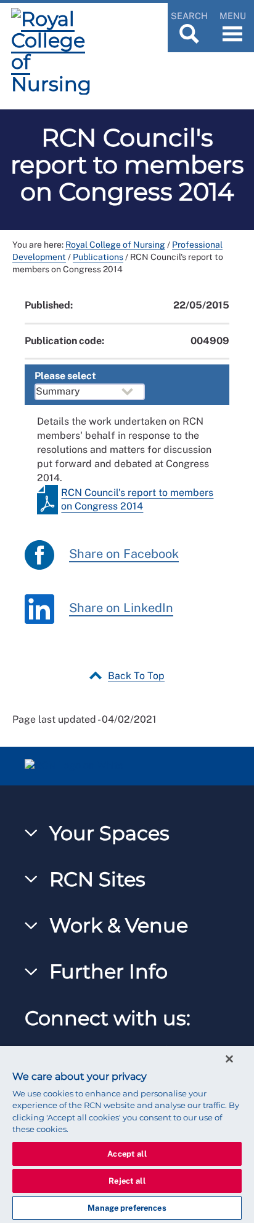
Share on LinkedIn (121, 608)
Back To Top (136, 676)
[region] (127, 1134)
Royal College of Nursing (115, 245)
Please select (65, 376)
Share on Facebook (124, 554)
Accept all (126, 1153)
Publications (98, 257)
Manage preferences (127, 1208)
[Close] (229, 1059)
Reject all (127, 1181)
